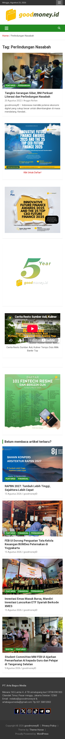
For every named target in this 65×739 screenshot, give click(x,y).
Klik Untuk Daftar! (32, 172)
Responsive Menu (59, 2)
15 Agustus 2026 (13, 494)
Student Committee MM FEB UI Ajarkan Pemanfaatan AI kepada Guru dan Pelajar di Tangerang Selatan (31, 660)
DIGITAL (9, 649)
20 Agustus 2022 (13, 100)
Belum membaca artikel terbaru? (28, 442)
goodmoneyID (30, 494)
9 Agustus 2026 (12, 668)
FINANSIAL (23, 479)
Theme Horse (37, 729)
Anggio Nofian (31, 100)
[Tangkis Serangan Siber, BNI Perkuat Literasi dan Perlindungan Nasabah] (32, 71)
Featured (10, 85)
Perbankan (24, 85)
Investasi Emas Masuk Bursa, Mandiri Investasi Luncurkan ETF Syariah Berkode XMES (32, 602)
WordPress (42, 733)
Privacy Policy (49, 725)
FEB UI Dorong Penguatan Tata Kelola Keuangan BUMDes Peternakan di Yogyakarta (29, 544)
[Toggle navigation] (6, 28)
